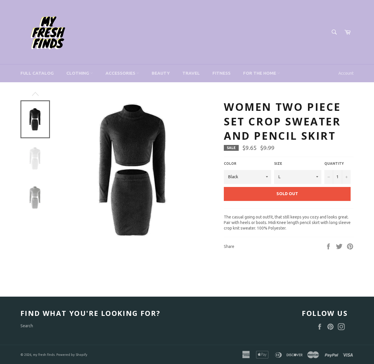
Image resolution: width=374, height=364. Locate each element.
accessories (120, 73)
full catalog (37, 73)
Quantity (334, 163)
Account (346, 73)
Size (278, 163)
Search (26, 325)
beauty (161, 73)
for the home (260, 73)
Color (230, 163)
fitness (221, 73)
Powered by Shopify (71, 354)
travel (191, 73)
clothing (78, 73)
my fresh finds (44, 354)
